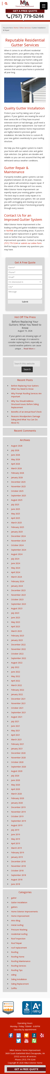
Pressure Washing (19, 929)
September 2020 (18, 766)
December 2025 (18, 482)
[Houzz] (34, 1041)
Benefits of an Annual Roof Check (26, 411)
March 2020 (16, 793)
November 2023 (18, 595)
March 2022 (16, 685)
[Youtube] (26, 1041)
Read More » (29, 348)
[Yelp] (42, 1035)
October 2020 (17, 762)
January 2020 (17, 802)
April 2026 (15, 463)
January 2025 (17, 531)
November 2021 (18, 703)
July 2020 (15, 775)
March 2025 (16, 522)
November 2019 (18, 811)
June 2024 (15, 563)
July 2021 (15, 721)
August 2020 (16, 771)
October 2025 (17, 491)
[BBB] (32, 1014)
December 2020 (18, 753)
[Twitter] (18, 1041)
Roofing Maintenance (20, 961)
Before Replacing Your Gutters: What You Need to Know (25, 324)
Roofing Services (18, 965)
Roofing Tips (16, 970)
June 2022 (15, 671)
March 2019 (16, 848)
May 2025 (15, 513)
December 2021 (18, 698)
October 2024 (17, 545)
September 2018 (18, 875)
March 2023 (16, 631)
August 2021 (16, 717)
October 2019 (17, 816)
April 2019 (15, 843)
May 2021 (15, 730)
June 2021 (15, 726)
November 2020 (18, 757)
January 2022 (17, 694)
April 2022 (15, 680)
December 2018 (18, 861)
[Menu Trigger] (44, 6)
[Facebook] (11, 1035)
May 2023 (15, 622)
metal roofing (17, 925)
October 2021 (17, 708)
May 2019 (15, 839)
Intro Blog (15, 920)
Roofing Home (17, 956)
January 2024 (17, 586)
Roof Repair (16, 943)
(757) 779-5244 (27, 16)
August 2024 (16, 554)
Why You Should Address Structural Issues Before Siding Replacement (25, 404)
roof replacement (19, 947)
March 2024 (16, 576)
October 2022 (17, 653)
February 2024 (17, 581)
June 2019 (15, 834)
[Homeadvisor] (26, 1035)
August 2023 (16, 608)
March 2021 (16, 739)
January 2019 (17, 857)
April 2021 (15, 735)
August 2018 (16, 879)
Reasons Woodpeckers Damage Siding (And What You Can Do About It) (25, 419)
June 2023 (15, 617)
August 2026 (16, 445)
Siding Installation (19, 979)
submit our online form (31, 243)
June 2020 (15, 780)
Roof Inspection (18, 938)
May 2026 (15, 459)
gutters (14, 907)
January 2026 (17, 477)
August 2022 (16, 662)
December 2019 (18, 807)
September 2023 (18, 604)
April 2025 (15, 518)
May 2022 (15, 676)
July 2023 (15, 613)
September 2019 (18, 821)
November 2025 (18, 486)
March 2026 (16, 468)
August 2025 (16, 500)
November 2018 (18, 866)
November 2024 (18, 540)
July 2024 (15, 558)
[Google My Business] (18, 1035)
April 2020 (15, 789)
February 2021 (17, 744)
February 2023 (17, 635)
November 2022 (18, 649)
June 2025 (15, 509)
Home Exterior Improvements (24, 911)
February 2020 (17, 798)
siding (13, 974)
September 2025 (18, 495)
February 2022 (17, 689)
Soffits (14, 988)
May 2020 (15, 784)
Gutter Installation (19, 902)
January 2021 (17, 748)
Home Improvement (20, 916)
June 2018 (15, 884)
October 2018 (17, 870)
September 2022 (18, 658)
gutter (14, 898)
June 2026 (15, 455)
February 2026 (17, 473)
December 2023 (18, 590)
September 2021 (18, 712)
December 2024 (18, 536)
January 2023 (17, 640)
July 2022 (15, 667)
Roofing (14, 952)
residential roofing (19, 934)
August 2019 (16, 825)
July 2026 (15, 450)
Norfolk (9, 230)
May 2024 (15, 568)
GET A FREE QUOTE (25, 11)
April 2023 (15, 626)
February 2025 (17, 527)
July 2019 (15, 830)
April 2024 (15, 572)
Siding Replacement (20, 984)
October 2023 (17, 599)
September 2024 (18, 549)
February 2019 (17, 852)
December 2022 (18, 644)
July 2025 (15, 504)
